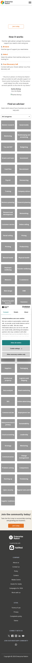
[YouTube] (23, 636)
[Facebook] (12, 636)
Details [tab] (16, 312)
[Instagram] (16, 636)
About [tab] (26, 312)
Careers (16, 575)
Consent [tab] (5, 312)
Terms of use (16, 608)
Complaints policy (16, 616)
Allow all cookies (16, 342)
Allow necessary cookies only (16, 354)
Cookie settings (15, 348)
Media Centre (16, 580)
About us (16, 563)
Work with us (16, 593)
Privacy (16, 612)
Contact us (16, 567)
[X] (9, 636)
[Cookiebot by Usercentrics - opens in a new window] (22, 307)
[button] (30, 2)
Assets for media (16, 584)
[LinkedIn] (19, 636)
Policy (16, 571)
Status (16, 621)
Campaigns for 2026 (16, 588)
